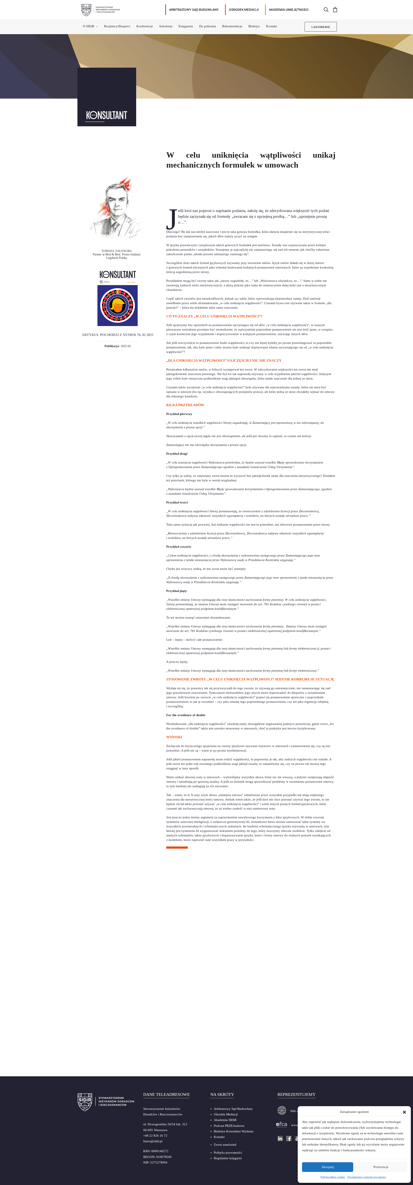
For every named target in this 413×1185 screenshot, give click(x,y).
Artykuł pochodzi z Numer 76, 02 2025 (117, 335)
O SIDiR (88, 26)
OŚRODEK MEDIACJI (244, 9)
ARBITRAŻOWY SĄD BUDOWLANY (194, 9)
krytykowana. (306, 728)
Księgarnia (186, 26)
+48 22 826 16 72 (155, 1135)
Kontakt (271, 26)
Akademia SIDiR (225, 1120)
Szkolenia (165, 26)
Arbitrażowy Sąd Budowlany (233, 1108)
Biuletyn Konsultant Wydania (233, 1131)
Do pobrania (207, 26)
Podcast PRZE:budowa (229, 1125)
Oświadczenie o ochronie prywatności (366, 1177)
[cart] (334, 9)
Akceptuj (328, 1167)
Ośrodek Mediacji (226, 1114)
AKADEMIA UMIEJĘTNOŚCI (288, 9)
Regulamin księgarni (228, 1158)
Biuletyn (254, 26)
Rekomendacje (232, 26)
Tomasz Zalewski (116, 251)
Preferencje (380, 1167)
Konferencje (144, 26)
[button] (404, 1112)
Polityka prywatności (228, 1152)
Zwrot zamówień (225, 1144)
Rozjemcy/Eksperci (117, 26)
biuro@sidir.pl (152, 1141)
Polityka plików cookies (333, 1177)
